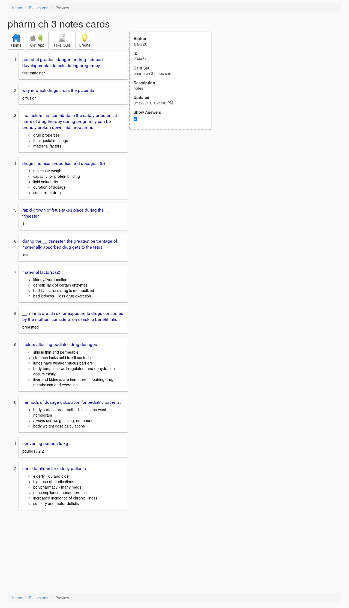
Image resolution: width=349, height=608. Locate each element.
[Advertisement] (173, 183)
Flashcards (38, 7)
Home (17, 7)
